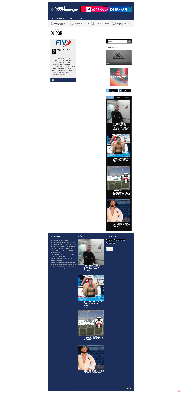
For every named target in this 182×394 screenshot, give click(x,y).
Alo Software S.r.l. (60, 386)
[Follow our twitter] (107, 91)
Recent (118, 98)
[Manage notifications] (179, 391)
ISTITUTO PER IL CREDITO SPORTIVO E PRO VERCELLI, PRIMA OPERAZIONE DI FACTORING (121, 193)
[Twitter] (130, 389)
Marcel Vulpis (57, 81)
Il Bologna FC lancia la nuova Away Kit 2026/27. (82, 22)
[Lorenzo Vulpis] (110, 244)
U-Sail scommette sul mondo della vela (65, 51)
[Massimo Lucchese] (119, 241)
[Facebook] (127, 389)
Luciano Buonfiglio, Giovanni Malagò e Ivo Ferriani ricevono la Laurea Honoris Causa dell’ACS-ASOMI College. (62, 23)
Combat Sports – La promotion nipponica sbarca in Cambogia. (123, 22)
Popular (110, 98)
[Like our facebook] (120, 91)
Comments (127, 98)
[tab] (110, 98)
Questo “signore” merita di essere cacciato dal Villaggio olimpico (121, 226)
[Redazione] (109, 241)
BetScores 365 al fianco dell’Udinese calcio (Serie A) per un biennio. (103, 23)
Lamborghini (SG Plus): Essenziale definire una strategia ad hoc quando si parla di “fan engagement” (121, 127)
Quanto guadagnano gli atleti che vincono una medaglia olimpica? (121, 161)
